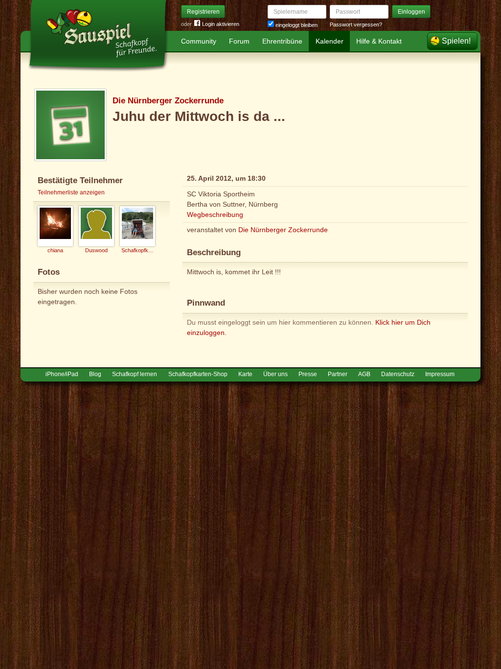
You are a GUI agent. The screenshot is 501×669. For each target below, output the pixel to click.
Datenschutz (397, 374)
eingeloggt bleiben (296, 25)
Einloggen (411, 11)
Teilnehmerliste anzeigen (71, 192)
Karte (245, 374)
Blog (95, 374)
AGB (364, 374)
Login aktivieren (220, 24)
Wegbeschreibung (215, 214)
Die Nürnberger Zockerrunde (168, 100)
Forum (239, 41)
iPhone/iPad (62, 374)
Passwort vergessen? (356, 24)
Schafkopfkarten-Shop (198, 374)
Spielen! (456, 41)
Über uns (275, 374)
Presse (307, 374)
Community (198, 41)
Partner (337, 374)
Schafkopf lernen (134, 374)
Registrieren (203, 11)
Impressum (440, 374)
